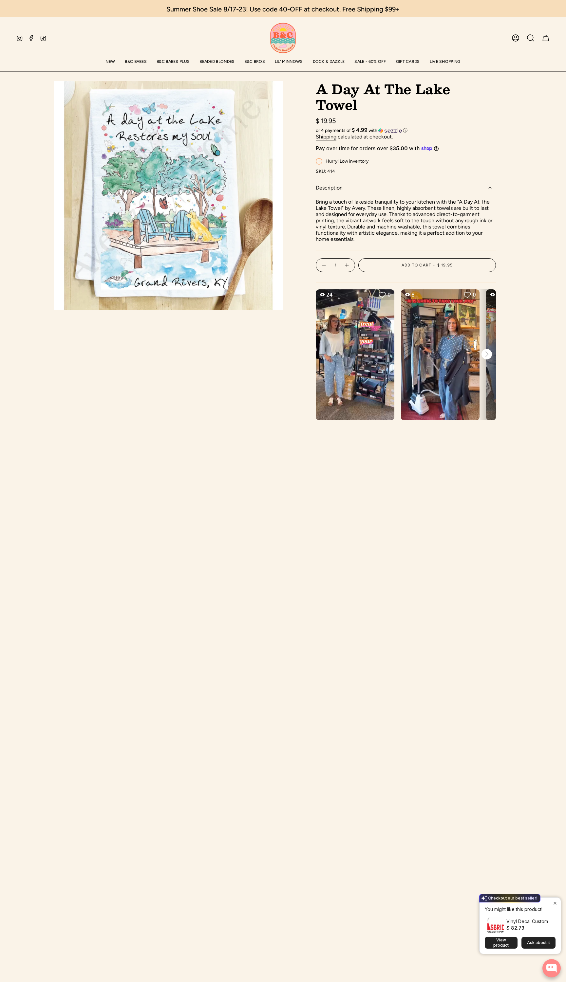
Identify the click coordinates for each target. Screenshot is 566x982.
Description (329, 188)
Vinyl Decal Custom (527, 921)
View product (501, 942)
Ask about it (538, 942)
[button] (110, 62)
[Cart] (545, 38)
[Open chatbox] (551, 968)
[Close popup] (555, 903)
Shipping (326, 137)
